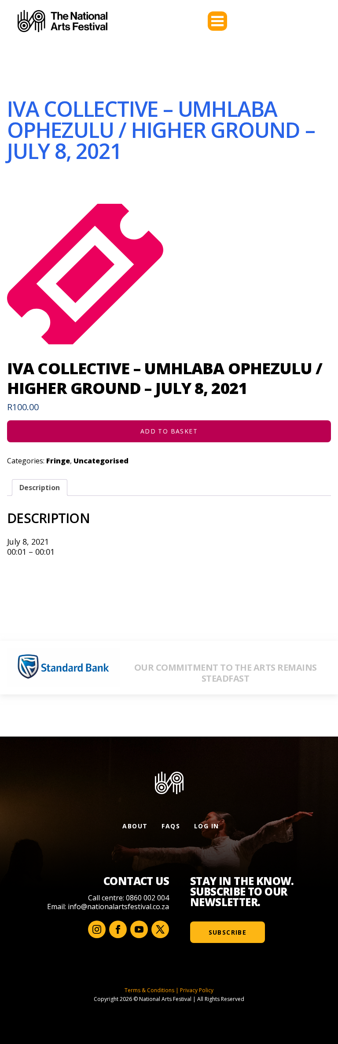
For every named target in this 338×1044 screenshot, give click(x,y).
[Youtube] (139, 929)
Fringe (58, 461)
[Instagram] (97, 929)
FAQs (171, 826)
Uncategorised (101, 461)
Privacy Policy (196, 990)
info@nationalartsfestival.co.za (118, 906)
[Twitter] (160, 929)
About (134, 826)
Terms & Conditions (149, 990)
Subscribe (228, 932)
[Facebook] (118, 929)
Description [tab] (39, 487)
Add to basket (169, 431)
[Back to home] (62, 21)
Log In (206, 826)
